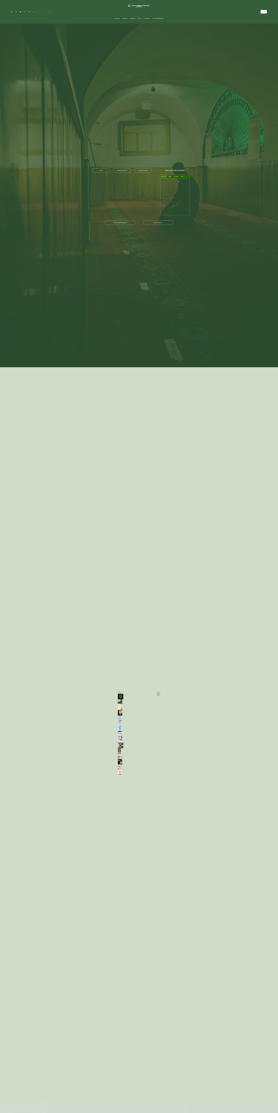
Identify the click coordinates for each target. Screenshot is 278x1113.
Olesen (163, 176)
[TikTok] (29, 11)
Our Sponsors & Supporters (120, 222)
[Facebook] (16, 11)
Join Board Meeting (122, 170)
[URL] (33, 11)
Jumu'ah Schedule (143, 170)
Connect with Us (158, 222)
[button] (119, 694)
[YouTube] (20, 11)
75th (182, 176)
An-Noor (176, 176)
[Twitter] (24, 11)
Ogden (170, 176)
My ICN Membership (157, 18)
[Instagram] (11, 11)
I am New (117, 18)
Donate (263, 11)
